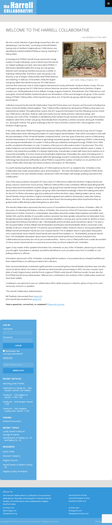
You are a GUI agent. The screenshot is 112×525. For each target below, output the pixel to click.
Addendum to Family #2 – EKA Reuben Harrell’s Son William (17, 389)
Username (8, 328)
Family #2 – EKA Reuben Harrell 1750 (18, 402)
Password (7, 337)
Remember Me (12, 351)
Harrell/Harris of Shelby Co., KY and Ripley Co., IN (17, 439)
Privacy (99, 521)
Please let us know (56, 304)
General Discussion (12, 421)
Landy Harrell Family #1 (14, 431)
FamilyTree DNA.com (77, 501)
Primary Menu (108, 3)
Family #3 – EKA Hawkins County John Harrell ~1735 (16, 409)
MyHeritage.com (9, 510)
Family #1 (37, 296)
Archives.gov (74, 507)
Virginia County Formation (15, 471)
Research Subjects (11, 456)
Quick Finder (9, 451)
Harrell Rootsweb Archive (79, 498)
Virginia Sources (10, 460)
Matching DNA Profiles (13, 383)
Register (7, 358)
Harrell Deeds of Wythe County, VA (18, 465)
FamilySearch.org (10, 513)
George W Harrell (11, 434)
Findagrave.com (75, 510)
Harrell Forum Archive (78, 495)
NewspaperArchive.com (79, 513)
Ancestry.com (8, 507)
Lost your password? (13, 353)
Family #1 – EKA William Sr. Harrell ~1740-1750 (15, 396)
